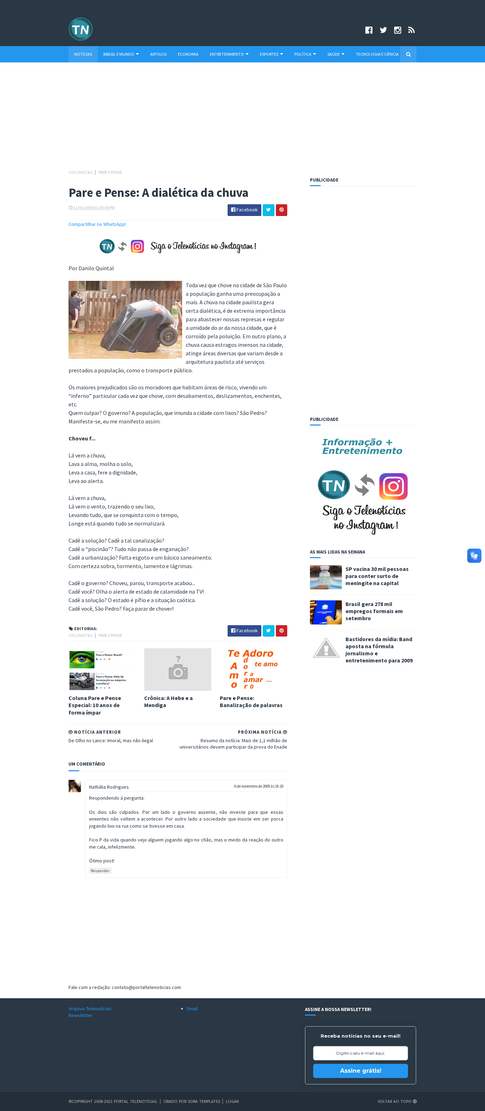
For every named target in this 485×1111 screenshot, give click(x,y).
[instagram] (397, 30)
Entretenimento (227, 54)
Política (302, 54)
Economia (188, 54)
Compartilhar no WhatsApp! (97, 224)
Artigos (158, 54)
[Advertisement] (242, 119)
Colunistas (81, 172)
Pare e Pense (110, 172)
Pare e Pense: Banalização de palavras (251, 701)
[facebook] (369, 30)
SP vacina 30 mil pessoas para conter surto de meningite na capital (377, 576)
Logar (232, 1101)
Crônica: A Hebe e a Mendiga (168, 701)
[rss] (411, 30)
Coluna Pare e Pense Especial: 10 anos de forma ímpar (95, 705)
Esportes (269, 54)
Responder (100, 870)
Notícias (83, 54)
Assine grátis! (360, 1070)
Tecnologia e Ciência (377, 54)
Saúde (333, 54)
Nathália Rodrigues (109, 787)
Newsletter (80, 1015)
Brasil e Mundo (118, 54)
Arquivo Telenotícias (90, 1008)
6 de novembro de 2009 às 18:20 (258, 786)
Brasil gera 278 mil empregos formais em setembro (374, 611)
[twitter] (383, 30)
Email (192, 1008)
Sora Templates (204, 1101)
